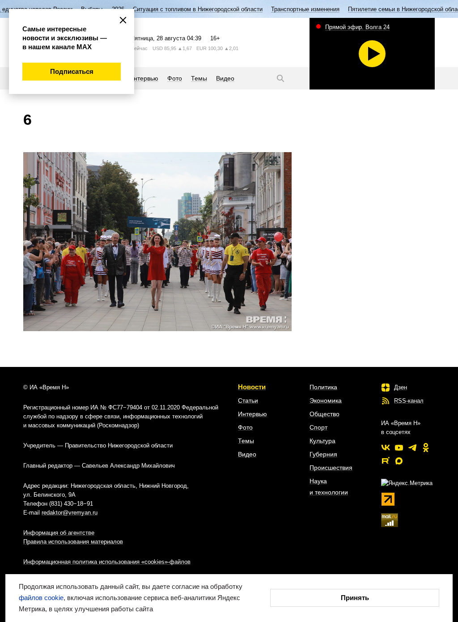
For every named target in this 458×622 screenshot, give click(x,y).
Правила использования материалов (73, 541)
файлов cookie (41, 597)
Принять (355, 597)
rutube (385, 460)
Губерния (323, 454)
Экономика (326, 400)
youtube (398, 447)
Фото (245, 427)
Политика (323, 387)
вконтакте (385, 447)
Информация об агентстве (58, 532)
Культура (322, 440)
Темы (246, 440)
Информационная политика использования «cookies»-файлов (107, 561)
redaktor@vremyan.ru (70, 512)
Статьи (248, 400)
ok (425, 447)
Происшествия (331, 467)
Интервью (252, 414)
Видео (247, 454)
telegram (412, 447)
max (398, 460)
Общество (324, 414)
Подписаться (71, 71)
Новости (252, 387)
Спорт (318, 427)
